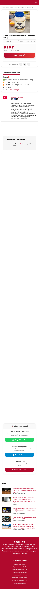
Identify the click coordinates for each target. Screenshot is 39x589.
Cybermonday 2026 (19, 567)
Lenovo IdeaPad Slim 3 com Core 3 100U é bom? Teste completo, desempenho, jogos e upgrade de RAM (24, 500)
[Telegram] (24, 64)
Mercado (8, 7)
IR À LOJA (18, 55)
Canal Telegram (20, 455)
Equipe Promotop (24, 41)
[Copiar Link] (28, 64)
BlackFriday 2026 (19, 564)
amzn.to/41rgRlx (14, 90)
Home (3, 7)
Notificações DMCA (19, 583)
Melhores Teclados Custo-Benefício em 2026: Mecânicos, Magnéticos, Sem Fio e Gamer (24, 510)
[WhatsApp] (20, 64)
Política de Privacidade (19, 575)
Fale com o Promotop (19, 578)
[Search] (36, 2)
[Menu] (2, 2)
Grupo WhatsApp (21, 440)
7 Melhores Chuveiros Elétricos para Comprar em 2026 (24, 518)
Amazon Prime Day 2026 (19, 570)
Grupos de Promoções (19, 572)
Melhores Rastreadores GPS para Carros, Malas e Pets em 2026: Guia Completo (24, 490)
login (22, 144)
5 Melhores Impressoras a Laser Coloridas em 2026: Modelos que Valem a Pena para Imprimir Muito (24, 526)
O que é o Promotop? (19, 580)
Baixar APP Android (20, 470)
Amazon (8, 41)
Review (15, 493)
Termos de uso (19, 586)
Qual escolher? (21, 493)
